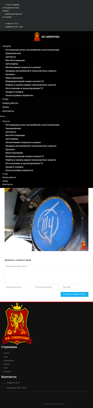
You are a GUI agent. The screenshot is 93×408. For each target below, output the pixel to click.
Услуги (6, 46)
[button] (46, 116)
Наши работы (10, 103)
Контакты (8, 110)
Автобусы (10, 56)
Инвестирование (14, 78)
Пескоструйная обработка (19, 95)
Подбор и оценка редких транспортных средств (30, 84)
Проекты (10, 74)
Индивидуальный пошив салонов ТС (24, 81)
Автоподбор (11, 63)
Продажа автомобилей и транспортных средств (30, 70)
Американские (13, 53)
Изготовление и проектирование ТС (24, 88)
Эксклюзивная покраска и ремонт (23, 67)
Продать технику (14, 92)
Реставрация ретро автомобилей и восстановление (32, 49)
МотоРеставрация (15, 60)
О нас (5, 99)
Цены (5, 106)
